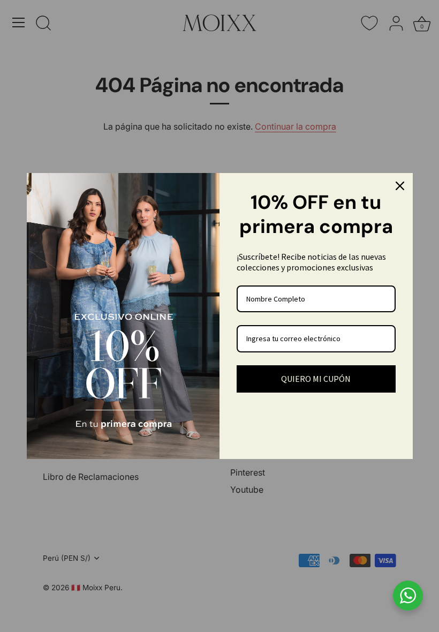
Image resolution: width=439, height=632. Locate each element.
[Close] (400, 186)
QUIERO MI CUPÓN (316, 378)
